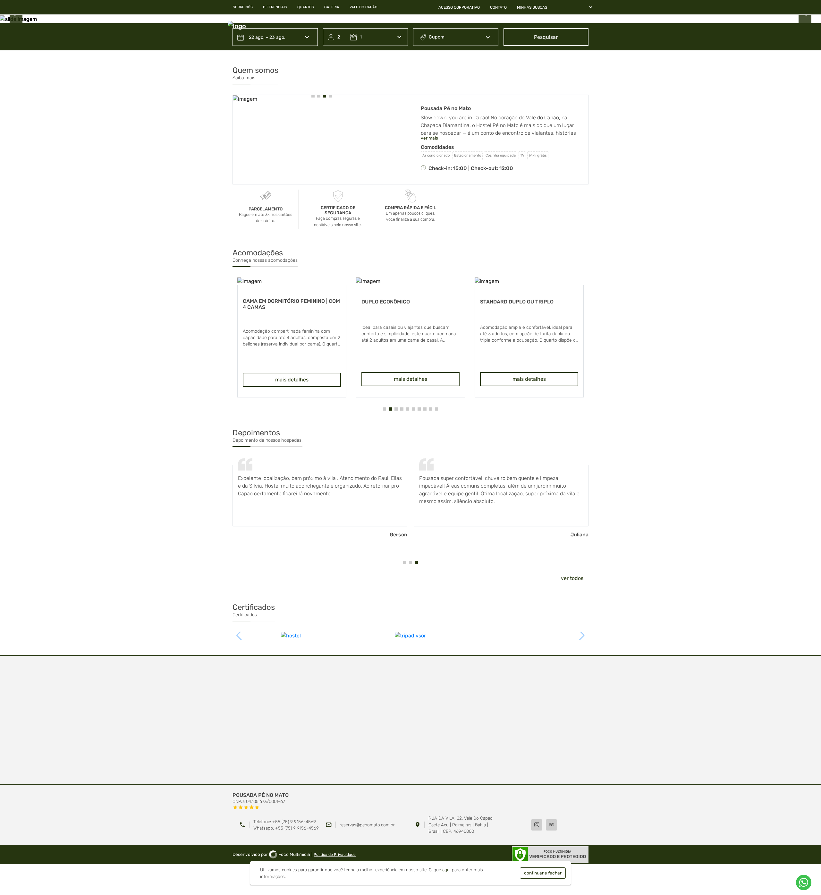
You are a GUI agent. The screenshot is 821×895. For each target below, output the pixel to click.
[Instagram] (536, 825)
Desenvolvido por (271, 854)
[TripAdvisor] (551, 825)
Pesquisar (546, 37)
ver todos (572, 578)
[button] (313, 96)
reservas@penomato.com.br (367, 824)
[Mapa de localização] (410, 720)
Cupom (436, 37)
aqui (446, 869)
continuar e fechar (543, 872)
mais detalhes (309, 379)
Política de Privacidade (335, 854)
